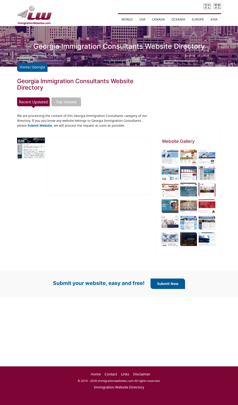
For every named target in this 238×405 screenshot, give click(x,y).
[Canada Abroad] (207, 206)
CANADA (158, 19)
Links (125, 374)
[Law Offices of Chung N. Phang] (188, 173)
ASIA (213, 19)
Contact (111, 374)
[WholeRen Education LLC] (188, 206)
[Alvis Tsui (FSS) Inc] (170, 189)
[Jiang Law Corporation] (188, 189)
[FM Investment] (170, 173)
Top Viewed (66, 101)
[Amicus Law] (207, 156)
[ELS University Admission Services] (170, 206)
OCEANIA (178, 19)
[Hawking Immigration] (188, 239)
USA (142, 19)
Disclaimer (141, 374)
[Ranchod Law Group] (170, 239)
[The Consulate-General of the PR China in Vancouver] (188, 222)
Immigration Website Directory (119, 387)
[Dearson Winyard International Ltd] (207, 173)
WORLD (127, 19)
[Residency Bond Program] (207, 189)
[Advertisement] (99, 166)
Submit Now (167, 283)
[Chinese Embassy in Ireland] (207, 222)
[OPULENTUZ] (188, 156)
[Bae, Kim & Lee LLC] (207, 239)
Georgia (38, 67)
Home (25, 67)
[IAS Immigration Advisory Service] (170, 222)
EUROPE (198, 19)
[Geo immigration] (170, 156)
